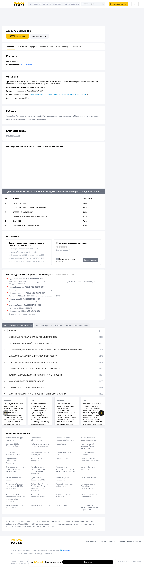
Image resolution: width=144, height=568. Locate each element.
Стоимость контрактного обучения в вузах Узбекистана (16, 469)
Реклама (121, 542)
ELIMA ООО (17, 221)
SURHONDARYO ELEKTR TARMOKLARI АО (27, 387)
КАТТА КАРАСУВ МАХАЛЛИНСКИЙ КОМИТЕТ (29, 207)
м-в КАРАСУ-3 (80, 94)
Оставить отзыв (39, 36)
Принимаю (88, 562)
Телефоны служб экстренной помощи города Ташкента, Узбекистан (39, 470)
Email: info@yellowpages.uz (21, 550)
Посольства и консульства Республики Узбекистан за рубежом (65, 469)
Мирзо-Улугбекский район (64, 94)
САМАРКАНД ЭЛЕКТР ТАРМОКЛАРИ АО (26, 381)
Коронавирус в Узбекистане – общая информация (89, 507)
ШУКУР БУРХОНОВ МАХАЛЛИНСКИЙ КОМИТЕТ (30, 216)
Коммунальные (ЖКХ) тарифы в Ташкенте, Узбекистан (89, 446)
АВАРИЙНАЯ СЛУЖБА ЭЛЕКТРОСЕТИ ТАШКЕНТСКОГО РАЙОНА (37, 394)
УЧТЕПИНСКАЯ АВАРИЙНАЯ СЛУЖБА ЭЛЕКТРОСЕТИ (33, 362)
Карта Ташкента (62, 444)
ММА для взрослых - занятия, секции (57, 116)
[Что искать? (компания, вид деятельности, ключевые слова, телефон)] (31, 4)
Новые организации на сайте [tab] (77, 325)
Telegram (66, 550)
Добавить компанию (118, 4)
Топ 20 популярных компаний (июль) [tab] (17, 325)
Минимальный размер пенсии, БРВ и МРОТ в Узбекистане (14, 486)
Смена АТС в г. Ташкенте (40, 505)
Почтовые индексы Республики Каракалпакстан (88, 486)
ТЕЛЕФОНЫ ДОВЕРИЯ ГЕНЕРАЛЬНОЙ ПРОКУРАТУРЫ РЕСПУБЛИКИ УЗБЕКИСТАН (45, 349)
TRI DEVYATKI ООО (20, 203)
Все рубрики (91, 542)
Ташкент (50, 94)
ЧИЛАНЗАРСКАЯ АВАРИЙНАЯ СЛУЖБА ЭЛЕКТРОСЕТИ (33, 343)
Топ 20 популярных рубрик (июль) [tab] (48, 325)
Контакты (112, 542)
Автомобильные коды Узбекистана (64, 485)
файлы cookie (39, 562)
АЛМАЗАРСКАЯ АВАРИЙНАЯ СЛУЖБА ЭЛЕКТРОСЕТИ (33, 356)
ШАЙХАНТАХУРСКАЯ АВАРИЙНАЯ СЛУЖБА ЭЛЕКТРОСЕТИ (35, 375)
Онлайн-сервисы (62, 458)
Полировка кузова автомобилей (29, 116)
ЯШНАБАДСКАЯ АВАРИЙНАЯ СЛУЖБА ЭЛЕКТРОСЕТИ (33, 337)
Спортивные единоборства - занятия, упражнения (26, 119)
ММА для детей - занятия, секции (86, 116)
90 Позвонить (26, 64)
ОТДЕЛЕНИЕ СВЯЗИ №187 (23, 212)
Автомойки (10, 116)
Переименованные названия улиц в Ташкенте (13, 461)
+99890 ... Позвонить (17, 36)
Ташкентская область (37, 94)
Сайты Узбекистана (88, 478)
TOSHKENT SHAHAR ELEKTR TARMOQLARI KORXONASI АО (34, 368)
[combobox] (93, 4)
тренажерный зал (13, 136)
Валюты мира (61, 505)
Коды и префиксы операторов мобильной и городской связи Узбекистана (15, 498)
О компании (102, 542)
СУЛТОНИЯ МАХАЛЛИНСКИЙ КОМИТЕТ (28, 225)
